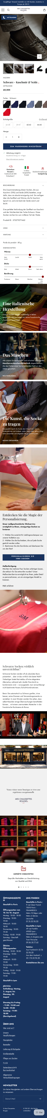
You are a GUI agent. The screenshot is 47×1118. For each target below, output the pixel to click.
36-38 (8, 124)
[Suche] (8, 10)
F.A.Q (5, 1063)
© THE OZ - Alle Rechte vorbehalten (30, 1109)
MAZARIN (6, 78)
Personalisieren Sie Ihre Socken (22, 557)
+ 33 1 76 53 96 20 (34, 956)
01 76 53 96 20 (32, 921)
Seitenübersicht (9, 1067)
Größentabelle (8, 1053)
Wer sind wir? (8, 1028)
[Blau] (22, 104)
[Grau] (38, 104)
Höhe (5, 228)
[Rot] (7, 112)
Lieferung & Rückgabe (11, 1049)
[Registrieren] (40, 1099)
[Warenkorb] (44, 10)
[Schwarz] (7, 104)
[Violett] (15, 104)
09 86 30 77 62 (32, 942)
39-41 (18, 124)
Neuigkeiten (7, 1040)
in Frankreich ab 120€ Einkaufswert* (10, 172)
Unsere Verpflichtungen (9, 1034)
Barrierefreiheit (9, 1070)
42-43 (29, 124)
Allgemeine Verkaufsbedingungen (11, 1076)
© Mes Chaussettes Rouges (9, 1109)
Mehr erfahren (8, 585)
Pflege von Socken (10, 1058)
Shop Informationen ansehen (15, 159)
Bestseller (6, 1044)
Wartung (7, 234)
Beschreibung (9, 185)
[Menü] (2, 10)
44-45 (39, 124)
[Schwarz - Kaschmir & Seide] (19, 68)
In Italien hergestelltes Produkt (27, 172)
